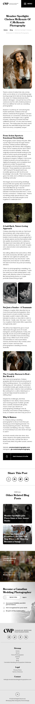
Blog (11, 30)
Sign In (24, 597)
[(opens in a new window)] (9, 637)
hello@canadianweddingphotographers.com (17, 679)
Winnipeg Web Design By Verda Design (17, 700)
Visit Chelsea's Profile (20, 456)
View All (17, 492)
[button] (28, 3)
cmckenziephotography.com (19, 447)
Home (6, 30)
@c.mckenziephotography (20, 449)
